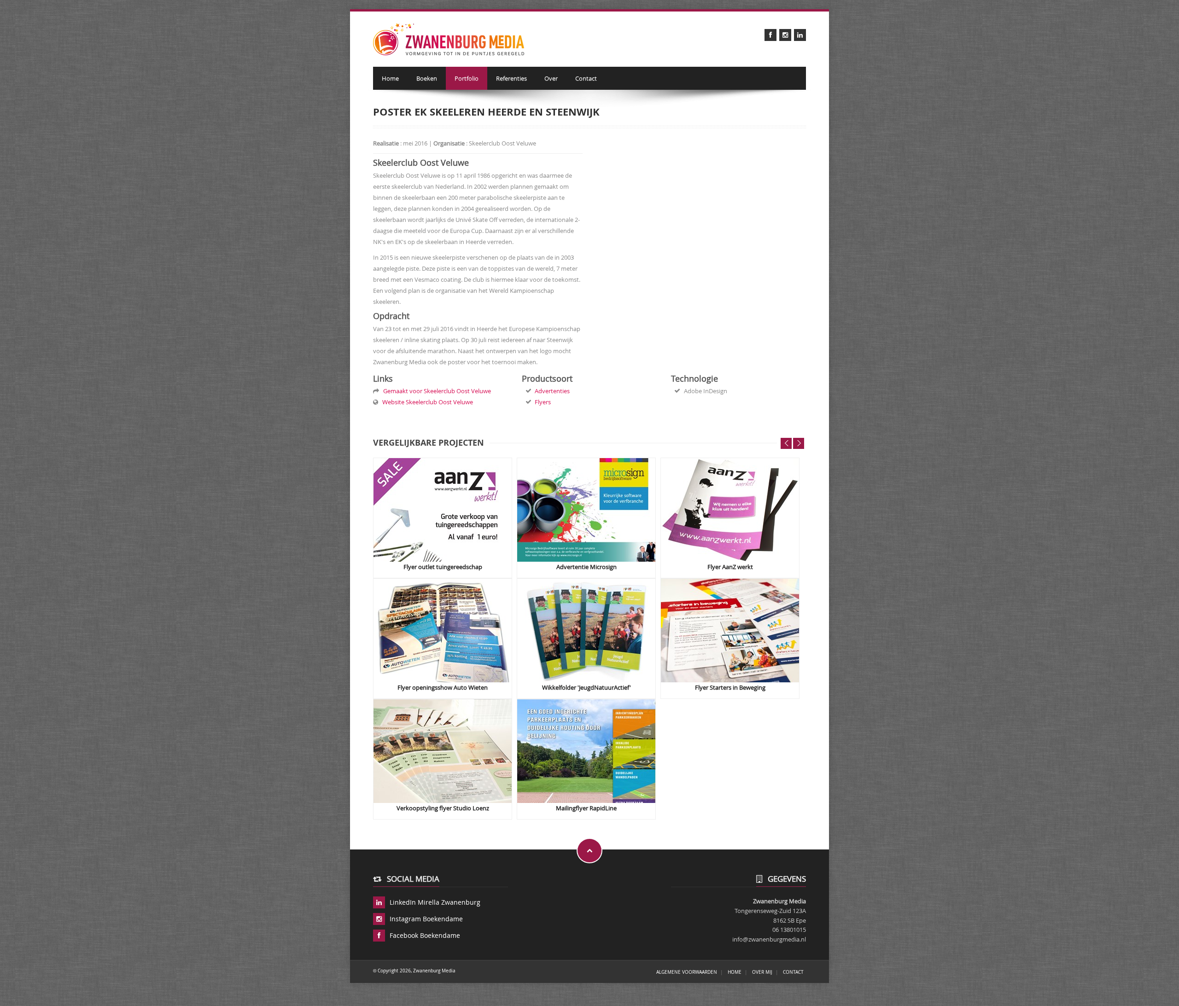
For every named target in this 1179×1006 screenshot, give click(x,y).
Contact (586, 78)
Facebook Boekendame (425, 935)
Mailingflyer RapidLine (586, 808)
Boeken (426, 78)
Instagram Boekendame (426, 918)
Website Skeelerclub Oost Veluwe (426, 402)
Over (551, 78)
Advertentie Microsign (586, 567)
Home (390, 78)
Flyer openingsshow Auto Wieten (442, 688)
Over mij (762, 972)
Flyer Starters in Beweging (730, 688)
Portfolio (467, 78)
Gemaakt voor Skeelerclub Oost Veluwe (435, 391)
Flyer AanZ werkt (730, 567)
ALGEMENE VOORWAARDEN (686, 972)
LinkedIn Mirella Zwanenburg (435, 902)
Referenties (511, 78)
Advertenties (552, 391)
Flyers (543, 402)
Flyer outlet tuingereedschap (442, 567)
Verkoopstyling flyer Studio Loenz (443, 808)
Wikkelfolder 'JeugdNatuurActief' (586, 688)
